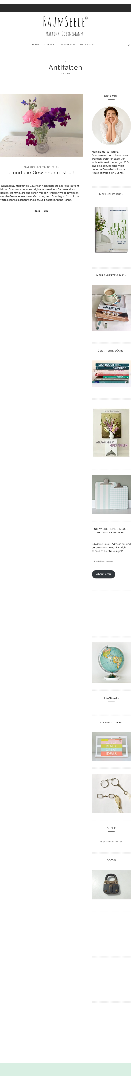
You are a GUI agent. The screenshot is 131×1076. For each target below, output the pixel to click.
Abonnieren (103, 574)
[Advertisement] (111, 612)
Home (36, 44)
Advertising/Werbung (37, 167)
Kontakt (50, 44)
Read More (41, 211)
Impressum (68, 44)
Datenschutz (89, 44)
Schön (55, 167)
